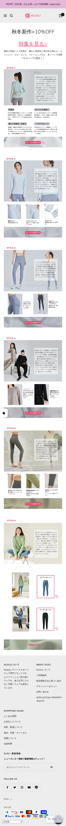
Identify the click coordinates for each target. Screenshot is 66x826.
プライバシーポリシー (46, 686)
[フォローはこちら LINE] (36, 787)
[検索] (11, 15)
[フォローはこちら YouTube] (29, 787)
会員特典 (8, 743)
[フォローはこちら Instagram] (21, 787)
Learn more (55, 4)
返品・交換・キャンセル (15, 733)
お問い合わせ (42, 692)
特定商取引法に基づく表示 (48, 681)
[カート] (60, 15)
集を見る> (35, 43)
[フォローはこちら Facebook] (7, 787)
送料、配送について (13, 727)
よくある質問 (10, 716)
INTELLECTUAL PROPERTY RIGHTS (49, 699)
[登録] (51, 767)
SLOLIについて (43, 670)
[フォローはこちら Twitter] (14, 787)
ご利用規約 (41, 675)
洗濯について (10, 738)
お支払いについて (12, 721)
